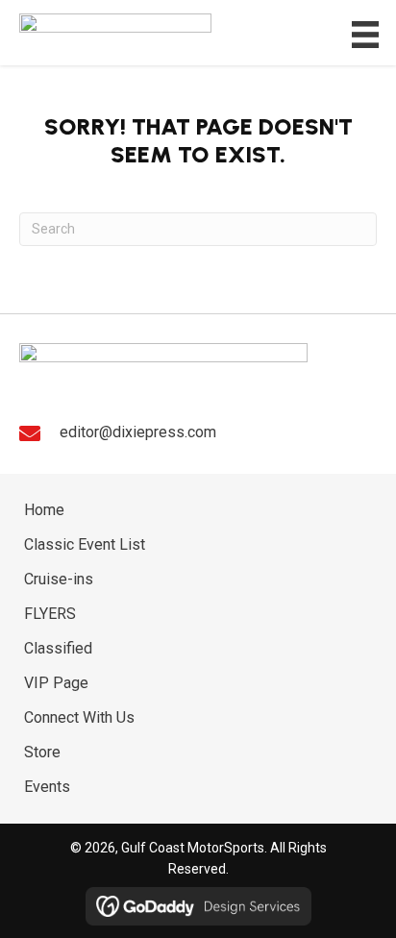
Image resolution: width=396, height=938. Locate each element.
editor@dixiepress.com (138, 432)
